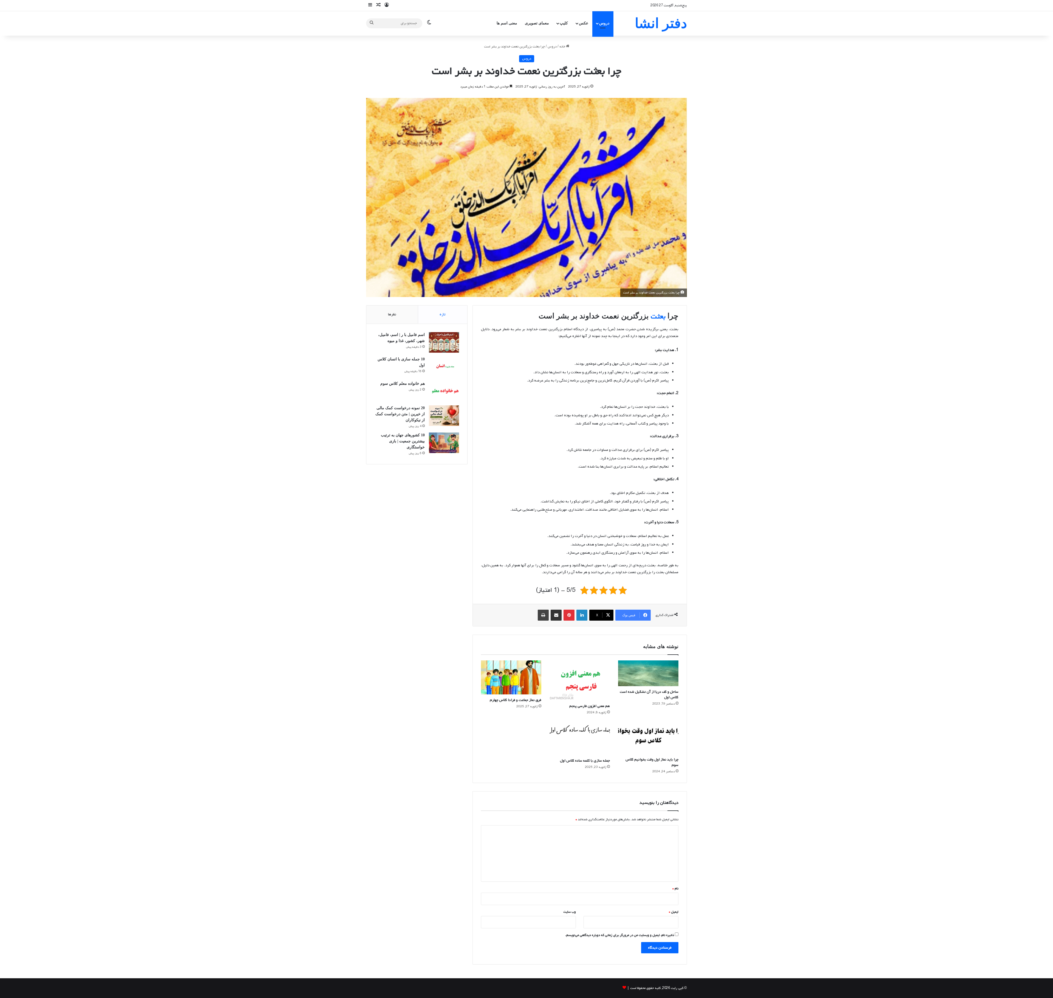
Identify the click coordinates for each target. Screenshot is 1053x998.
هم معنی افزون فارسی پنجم (589, 706)
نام (675, 888)
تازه (443, 314)
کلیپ (564, 23)
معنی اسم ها (507, 23)
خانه (562, 46)
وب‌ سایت (569, 912)
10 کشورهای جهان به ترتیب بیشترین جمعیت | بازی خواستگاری (403, 441)
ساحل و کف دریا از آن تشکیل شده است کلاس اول (649, 694)
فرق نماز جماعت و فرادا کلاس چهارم (515, 700)
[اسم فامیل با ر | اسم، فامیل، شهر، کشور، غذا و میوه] (444, 342)
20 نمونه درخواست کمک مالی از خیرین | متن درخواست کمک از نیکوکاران (400, 414)
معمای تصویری (537, 23)
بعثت (658, 316)
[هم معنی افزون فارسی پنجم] (580, 680)
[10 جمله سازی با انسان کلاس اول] (444, 367)
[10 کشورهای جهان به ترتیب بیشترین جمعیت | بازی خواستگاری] (444, 442)
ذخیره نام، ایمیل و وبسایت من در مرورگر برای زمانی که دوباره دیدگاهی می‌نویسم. (619, 935)
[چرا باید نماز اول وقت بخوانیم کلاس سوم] (648, 737)
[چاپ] (543, 615)
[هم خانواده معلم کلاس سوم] (444, 391)
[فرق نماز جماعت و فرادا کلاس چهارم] (511, 677)
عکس (583, 23)
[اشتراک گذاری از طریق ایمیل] (556, 615)
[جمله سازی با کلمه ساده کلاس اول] (580, 738)
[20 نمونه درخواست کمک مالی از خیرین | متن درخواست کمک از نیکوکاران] (444, 415)
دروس (604, 23)
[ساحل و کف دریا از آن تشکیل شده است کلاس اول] (648, 673)
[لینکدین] (581, 615)
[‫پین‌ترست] (569, 615)
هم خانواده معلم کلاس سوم (402, 383)
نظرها (392, 314)
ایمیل (673, 912)
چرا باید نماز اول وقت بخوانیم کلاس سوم (651, 762)
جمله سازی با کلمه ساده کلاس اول (585, 761)
